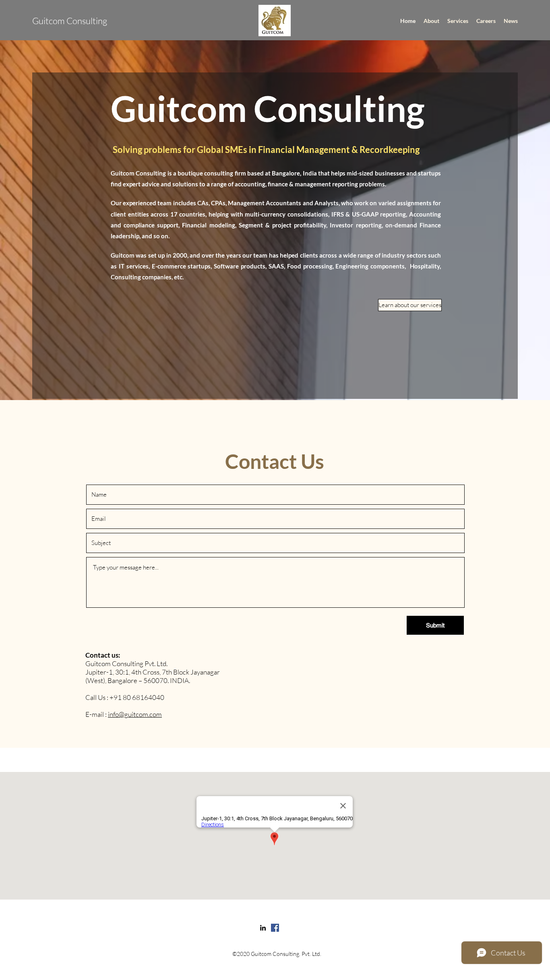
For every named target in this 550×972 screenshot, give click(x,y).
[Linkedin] (263, 928)
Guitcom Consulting (69, 20)
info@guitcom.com (135, 714)
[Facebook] (275, 928)
